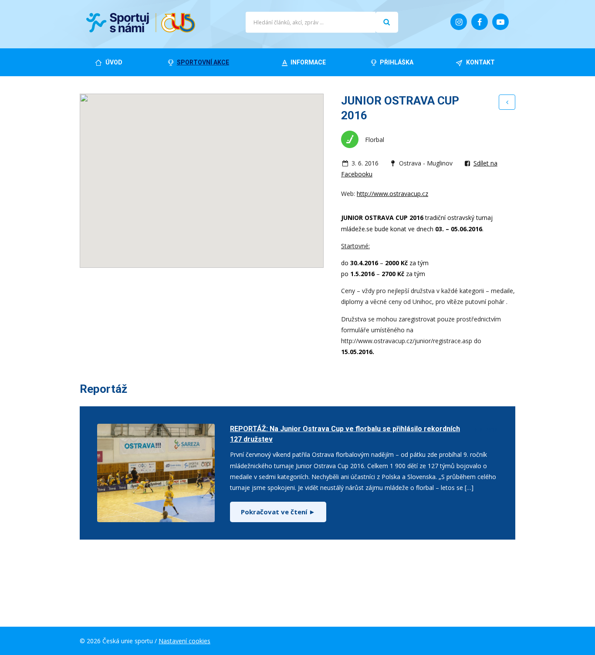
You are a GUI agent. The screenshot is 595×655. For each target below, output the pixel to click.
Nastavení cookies (184, 641)
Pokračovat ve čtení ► (278, 511)
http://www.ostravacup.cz (392, 193)
